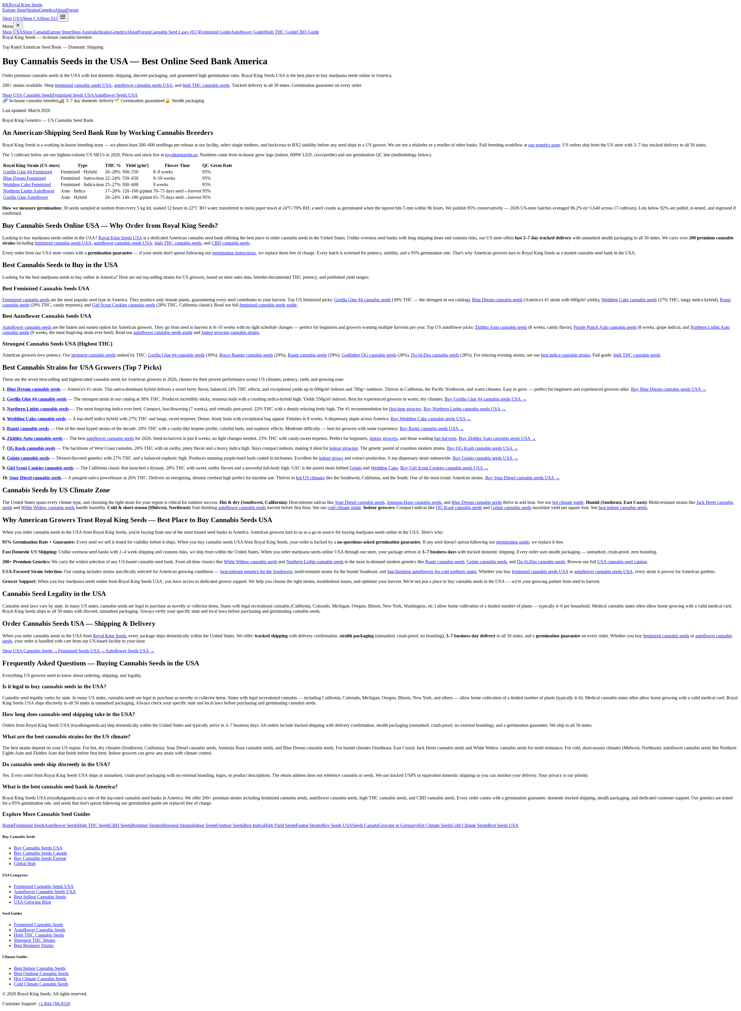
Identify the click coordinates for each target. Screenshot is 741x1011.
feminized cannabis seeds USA (83, 85)
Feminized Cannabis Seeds (38, 924)
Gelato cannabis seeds (28, 458)
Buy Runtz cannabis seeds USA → (432, 428)
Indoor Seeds (204, 825)
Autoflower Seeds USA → (130, 650)
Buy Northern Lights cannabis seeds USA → (464, 408)
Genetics (47, 10)
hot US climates (310, 477)
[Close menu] (18, 26)
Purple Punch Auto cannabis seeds (605, 327)
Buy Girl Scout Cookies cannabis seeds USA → (444, 467)
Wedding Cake (384, 467)
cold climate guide (344, 507)
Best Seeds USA (503, 825)
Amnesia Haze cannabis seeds (413, 502)
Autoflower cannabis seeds (27, 327)
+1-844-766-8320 (54, 1003)
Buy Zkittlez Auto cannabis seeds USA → (497, 438)
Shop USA (12, 18)
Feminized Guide (215, 32)
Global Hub (25, 863)
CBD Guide (308, 32)
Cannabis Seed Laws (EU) (174, 32)
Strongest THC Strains (34, 940)
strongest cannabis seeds (93, 355)
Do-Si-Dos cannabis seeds (435, 355)
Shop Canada (35, 32)
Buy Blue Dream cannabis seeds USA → (669, 389)
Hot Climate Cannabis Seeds (40, 978)
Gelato (356, 467)
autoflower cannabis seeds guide (162, 332)
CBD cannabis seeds (231, 243)
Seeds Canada (365, 825)
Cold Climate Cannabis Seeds (41, 983)
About (60, 10)
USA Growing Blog (32, 902)
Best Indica (253, 825)
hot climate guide (568, 502)
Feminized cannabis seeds (25, 299)
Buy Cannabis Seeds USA (38, 847)
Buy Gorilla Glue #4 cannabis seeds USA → (486, 399)
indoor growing (343, 448)
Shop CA (31, 18)
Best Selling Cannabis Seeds (40, 896)
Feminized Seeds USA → (81, 650)
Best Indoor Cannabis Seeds (39, 968)
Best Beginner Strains (34, 945)
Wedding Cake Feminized (27, 184)
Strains (32, 10)
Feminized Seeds (29, 825)
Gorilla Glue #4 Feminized (27, 171)
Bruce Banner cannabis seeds (246, 355)
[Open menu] (62, 17)
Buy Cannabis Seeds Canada (40, 853)
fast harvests (445, 438)
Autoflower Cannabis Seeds (39, 929)
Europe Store (14, 10)
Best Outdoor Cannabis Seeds (41, 973)
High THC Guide (280, 32)
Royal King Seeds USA (120, 237)
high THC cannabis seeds (206, 85)
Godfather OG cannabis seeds (369, 355)
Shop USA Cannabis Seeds (27, 95)
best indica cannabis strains (565, 355)
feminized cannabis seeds (666, 635)
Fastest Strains (309, 825)
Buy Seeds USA (337, 825)
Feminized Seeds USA (73, 95)
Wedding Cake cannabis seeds (629, 299)
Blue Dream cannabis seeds (497, 299)
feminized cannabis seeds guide (268, 304)
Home (8, 825)
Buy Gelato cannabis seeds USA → (485, 458)
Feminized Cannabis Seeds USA (44, 886)
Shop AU (48, 18)
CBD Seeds (120, 825)
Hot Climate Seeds (434, 825)
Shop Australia (84, 32)
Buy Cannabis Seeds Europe (40, 858)
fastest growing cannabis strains (230, 332)
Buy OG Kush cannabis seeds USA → (482, 448)
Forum (72, 10)
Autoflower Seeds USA (116, 95)
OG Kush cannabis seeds (31, 448)
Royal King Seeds (109, 635)
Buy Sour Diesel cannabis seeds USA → (522, 477)
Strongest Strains (177, 825)
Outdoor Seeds (229, 825)
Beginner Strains (146, 825)
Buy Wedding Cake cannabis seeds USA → (431, 418)
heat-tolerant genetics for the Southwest (256, 571)
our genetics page (544, 144)
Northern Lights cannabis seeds (38, 408)
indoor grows (331, 458)
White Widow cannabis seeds (48, 507)
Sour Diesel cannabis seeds (35, 477)
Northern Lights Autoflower (28, 190)
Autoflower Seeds (61, 825)
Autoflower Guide (247, 32)
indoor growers (383, 438)
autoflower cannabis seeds (110, 438)
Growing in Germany (397, 825)
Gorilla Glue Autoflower (25, 197)
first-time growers (405, 408)
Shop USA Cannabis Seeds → (30, 650)
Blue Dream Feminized (24, 178)
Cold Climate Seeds (470, 825)
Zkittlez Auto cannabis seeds (501, 327)
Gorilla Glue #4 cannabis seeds (362, 299)
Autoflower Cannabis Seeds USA (45, 891)
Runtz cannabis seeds (307, 355)
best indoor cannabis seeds (623, 507)
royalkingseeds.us (181, 154)
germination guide (512, 542)
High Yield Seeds (280, 825)
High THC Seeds (93, 825)
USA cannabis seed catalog (622, 561)
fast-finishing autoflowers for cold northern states (431, 571)
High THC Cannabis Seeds (39, 935)
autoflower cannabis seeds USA (143, 85)
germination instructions (234, 252)
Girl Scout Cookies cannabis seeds (123, 304)
